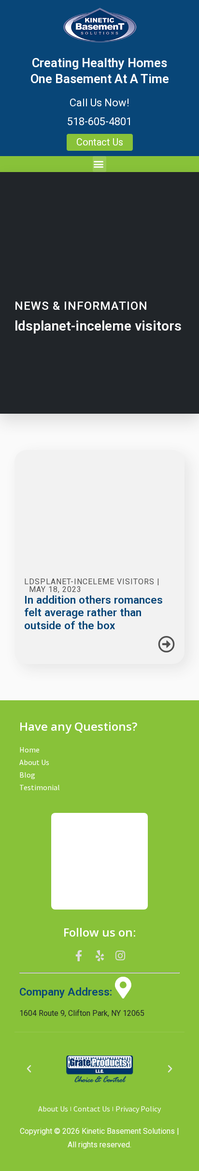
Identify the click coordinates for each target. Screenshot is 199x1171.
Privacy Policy (138, 1108)
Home (29, 749)
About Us (34, 762)
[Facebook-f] (79, 956)
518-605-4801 (99, 122)
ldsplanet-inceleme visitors (89, 581)
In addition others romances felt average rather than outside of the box (93, 612)
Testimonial (39, 787)
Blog (27, 775)
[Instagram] (120, 956)
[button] (99, 164)
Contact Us (91, 1108)
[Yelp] (99, 956)
